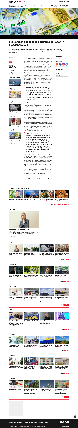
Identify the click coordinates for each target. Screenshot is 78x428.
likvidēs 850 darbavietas (31, 321)
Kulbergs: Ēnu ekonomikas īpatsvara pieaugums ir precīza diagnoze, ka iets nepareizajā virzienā (15, 127)
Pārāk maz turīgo (15, 389)
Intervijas (13, 264)
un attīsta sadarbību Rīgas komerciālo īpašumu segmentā (46, 368)
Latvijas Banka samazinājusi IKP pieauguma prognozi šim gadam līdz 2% (15, 141)
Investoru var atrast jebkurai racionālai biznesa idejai (46, 276)
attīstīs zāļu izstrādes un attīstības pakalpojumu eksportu (15, 299)
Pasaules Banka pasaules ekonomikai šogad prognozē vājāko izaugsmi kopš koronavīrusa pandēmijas (61, 391)
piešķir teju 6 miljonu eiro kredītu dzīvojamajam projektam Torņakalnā (30, 391)
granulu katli (12, 412)
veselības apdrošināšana (15, 409)
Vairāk (51, 204)
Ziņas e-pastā (33, 422)
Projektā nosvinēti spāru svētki (16, 367)
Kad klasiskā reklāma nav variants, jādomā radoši (15, 276)
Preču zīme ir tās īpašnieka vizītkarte (46, 346)
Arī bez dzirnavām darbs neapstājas (60, 276)
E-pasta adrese (59, 75)
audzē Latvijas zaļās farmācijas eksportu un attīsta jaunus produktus (62, 254)
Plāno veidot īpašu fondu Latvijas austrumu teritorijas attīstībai (14, 100)
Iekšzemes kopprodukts (14, 75)
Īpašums (12, 355)
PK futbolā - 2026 (23, 6)
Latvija (10, 72)
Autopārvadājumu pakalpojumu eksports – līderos (30, 254)
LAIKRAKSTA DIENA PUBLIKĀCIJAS (19, 188)
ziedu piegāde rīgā (12, 404)
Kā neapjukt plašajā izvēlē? (19, 229)
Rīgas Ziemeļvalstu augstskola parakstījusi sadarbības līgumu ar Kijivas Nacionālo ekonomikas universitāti (16, 323)
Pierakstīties (64, 80)
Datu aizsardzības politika (31, 426)
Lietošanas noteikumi (22, 426)
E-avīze (26, 422)
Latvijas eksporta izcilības (14, 6)
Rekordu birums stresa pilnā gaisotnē (61, 200)
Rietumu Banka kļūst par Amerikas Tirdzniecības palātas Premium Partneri (46, 391)
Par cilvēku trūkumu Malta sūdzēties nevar (30, 346)
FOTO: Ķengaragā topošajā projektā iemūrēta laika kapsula (61, 367)
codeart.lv (43, 426)
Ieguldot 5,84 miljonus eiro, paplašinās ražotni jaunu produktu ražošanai (30, 299)
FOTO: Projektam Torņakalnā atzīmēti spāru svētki (30, 367)
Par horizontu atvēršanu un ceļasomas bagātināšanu (31, 276)
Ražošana (13, 286)
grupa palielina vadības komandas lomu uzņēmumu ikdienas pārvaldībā (61, 299)
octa (20, 407)
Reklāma (40, 422)
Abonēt (61, 1)
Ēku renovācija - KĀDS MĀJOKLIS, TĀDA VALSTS (22, 5)
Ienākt (67, 1)
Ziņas (10, 62)
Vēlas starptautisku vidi (60, 321)
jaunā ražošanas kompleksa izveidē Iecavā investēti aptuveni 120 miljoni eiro (47, 299)
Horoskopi (20, 422)
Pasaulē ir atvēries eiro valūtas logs (14, 346)
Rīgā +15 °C (56, 5)
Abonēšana (12, 422)
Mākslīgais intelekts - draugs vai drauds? (39, 5)
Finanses (12, 378)
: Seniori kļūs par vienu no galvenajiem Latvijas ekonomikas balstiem (15, 113)
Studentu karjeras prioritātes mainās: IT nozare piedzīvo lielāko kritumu (47, 322)
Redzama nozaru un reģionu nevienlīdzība (46, 200)
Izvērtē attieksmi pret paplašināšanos (29, 200)
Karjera (12, 310)
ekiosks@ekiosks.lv (65, 426)
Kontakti (46, 422)
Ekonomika (11, 73)
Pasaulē (12, 334)
